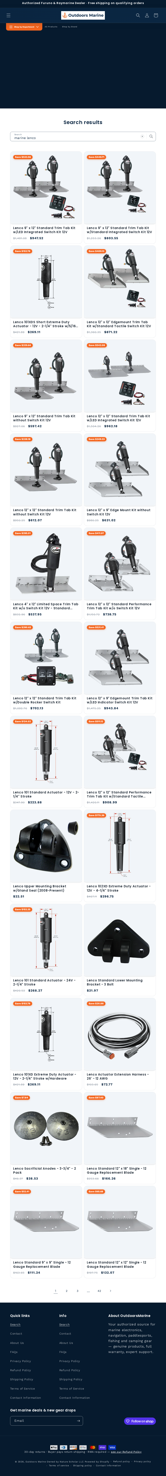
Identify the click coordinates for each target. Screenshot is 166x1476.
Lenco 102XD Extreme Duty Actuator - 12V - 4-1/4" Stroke (119, 888)
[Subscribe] (78, 1421)
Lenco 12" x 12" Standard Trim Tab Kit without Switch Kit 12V (44, 512)
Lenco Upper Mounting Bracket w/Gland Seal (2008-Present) (39, 888)
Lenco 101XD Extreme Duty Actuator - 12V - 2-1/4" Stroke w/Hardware (44, 1076)
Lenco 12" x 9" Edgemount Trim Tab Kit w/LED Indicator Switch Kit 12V (119, 700)
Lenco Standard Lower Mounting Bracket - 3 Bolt (115, 982)
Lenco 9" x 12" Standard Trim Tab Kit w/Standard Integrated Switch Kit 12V (119, 230)
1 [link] (55, 1291)
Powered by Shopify (97, 1461)
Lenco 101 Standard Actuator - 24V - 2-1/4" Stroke (44, 982)
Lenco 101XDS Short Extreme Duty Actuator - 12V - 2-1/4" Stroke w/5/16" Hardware (45, 324)
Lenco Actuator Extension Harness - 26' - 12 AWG (118, 1076)
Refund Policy (20, 1370)
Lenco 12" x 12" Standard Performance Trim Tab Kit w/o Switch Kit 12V (119, 606)
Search (15, 1324)
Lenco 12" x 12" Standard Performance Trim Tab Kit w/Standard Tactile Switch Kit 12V (119, 794)
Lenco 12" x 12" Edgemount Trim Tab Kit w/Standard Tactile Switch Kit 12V (119, 324)
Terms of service (59, 1465)
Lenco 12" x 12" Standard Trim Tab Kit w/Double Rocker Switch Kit (44, 700)
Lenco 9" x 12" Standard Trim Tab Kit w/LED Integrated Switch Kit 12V (44, 230)
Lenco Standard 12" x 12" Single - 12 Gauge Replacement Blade (116, 1264)
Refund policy (121, 1461)
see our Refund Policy (126, 1451)
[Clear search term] (142, 136)
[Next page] (110, 1290)
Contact (16, 1333)
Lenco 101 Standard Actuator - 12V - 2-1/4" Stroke (46, 794)
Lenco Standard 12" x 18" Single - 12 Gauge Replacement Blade (117, 1171)
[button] (8, 15)
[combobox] (83, 136)
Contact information (108, 1465)
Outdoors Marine (36, 1461)
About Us (17, 1342)
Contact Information (25, 1397)
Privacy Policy (20, 1361)
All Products (51, 27)
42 (99, 1290)
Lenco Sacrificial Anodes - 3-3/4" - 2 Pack (44, 1171)
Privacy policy (142, 1461)
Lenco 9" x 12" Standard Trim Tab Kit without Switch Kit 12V (44, 418)
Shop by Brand (69, 27)
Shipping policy (82, 1465)
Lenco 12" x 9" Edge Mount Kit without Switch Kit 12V (118, 512)
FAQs (13, 1352)
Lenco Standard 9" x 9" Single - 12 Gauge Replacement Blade (42, 1264)
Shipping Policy (21, 1379)
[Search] (151, 136)
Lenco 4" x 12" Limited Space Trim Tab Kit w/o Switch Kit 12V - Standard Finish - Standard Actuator (45, 606)
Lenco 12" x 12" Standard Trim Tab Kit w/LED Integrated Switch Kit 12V (118, 418)
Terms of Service (22, 1388)
